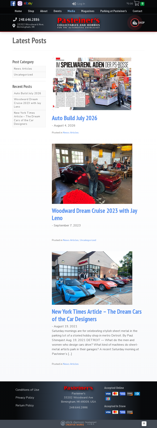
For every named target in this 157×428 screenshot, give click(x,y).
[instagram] (20, 3)
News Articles (71, 132)
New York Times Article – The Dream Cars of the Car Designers (97, 315)
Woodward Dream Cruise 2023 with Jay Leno (94, 214)
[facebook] (13, 3)
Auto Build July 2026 (74, 118)
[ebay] (28, 3)
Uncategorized (88, 240)
